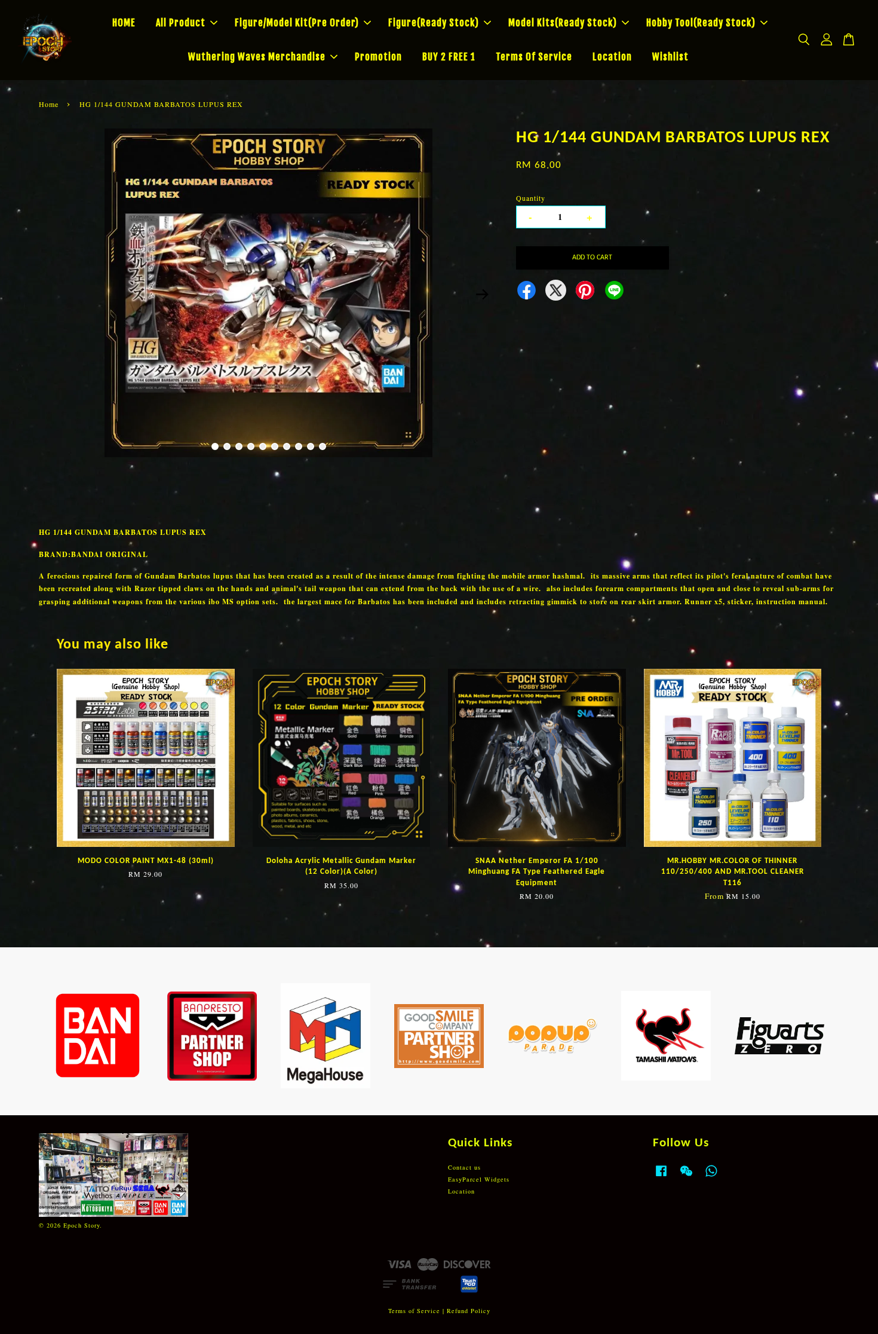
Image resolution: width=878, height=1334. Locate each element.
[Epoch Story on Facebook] (661, 1177)
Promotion (378, 57)
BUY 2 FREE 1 (448, 57)
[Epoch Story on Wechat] (686, 1177)
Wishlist (670, 57)
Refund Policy (468, 1311)
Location (612, 57)
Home (49, 104)
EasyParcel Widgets (478, 1179)
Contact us (464, 1167)
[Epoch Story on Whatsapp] (711, 1177)
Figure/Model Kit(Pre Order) (297, 23)
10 (322, 446)
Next (482, 294)
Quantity (530, 198)
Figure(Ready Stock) (433, 23)
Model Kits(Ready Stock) (562, 23)
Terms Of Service (534, 57)
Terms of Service (414, 1311)
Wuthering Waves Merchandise (257, 57)
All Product (180, 23)
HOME (124, 23)
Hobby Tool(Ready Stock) (701, 23)
